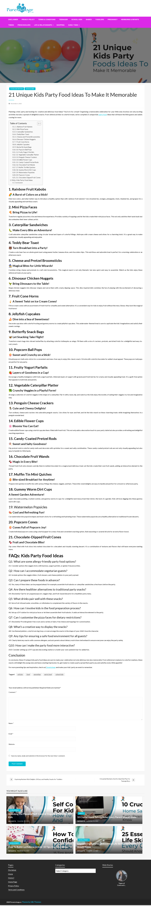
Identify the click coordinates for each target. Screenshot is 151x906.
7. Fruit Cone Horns (22, 142)
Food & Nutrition (17, 88)
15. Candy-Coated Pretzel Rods (27, 162)
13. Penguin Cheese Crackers (26, 157)
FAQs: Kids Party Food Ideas (22, 180)
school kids (76, 19)
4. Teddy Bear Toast (22, 134)
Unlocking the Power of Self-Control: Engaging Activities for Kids (39, 815)
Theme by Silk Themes (31, 902)
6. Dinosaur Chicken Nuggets (25, 139)
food (28, 674)
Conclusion (19, 183)
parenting (37, 674)
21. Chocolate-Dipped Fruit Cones (28, 177)
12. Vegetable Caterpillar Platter (27, 155)
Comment (13, 692)
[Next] (126, 876)
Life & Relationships (43, 25)
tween (11, 25)
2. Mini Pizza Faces (21, 129)
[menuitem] (13, 19)
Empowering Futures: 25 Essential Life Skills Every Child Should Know (106, 845)
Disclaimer (13, 19)
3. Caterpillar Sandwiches (24, 132)
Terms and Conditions (16, 890)
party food (103, 114)
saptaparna (12, 821)
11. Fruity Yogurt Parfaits (25, 152)
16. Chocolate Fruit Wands (25, 165)
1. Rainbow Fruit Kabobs (23, 127)
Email (11, 734)
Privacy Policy (28, 19)
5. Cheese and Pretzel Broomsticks (27, 137)
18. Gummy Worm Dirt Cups (26, 170)
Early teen (73, 25)
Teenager (63, 19)
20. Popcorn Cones (23, 175)
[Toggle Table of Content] (37, 123)
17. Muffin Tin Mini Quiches (25, 167)
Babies (89, 19)
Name (11, 723)
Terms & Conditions (46, 19)
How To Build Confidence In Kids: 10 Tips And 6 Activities (38, 846)
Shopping (60, 25)
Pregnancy (112, 19)
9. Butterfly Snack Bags (23, 147)
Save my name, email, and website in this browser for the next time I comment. (38, 756)
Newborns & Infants (130, 19)
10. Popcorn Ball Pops (24, 150)
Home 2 (11, 878)
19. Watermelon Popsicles (25, 172)
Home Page (12, 882)
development (14, 810)
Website (12, 744)
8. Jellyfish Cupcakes (22, 144)
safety (81, 813)
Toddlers (99, 19)
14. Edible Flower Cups (24, 160)
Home (10, 874)
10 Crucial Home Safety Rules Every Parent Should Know (106, 817)
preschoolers (24, 25)
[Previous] (117, 876)
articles (20, 674)
